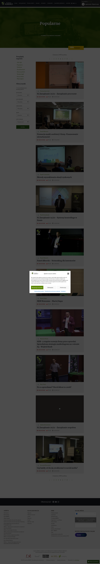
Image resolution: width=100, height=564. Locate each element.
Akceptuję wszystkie (37, 287)
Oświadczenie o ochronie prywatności (52, 291)
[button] (68, 273)
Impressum (63, 291)
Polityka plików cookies (39, 291)
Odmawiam (50, 287)
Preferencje (63, 287)
